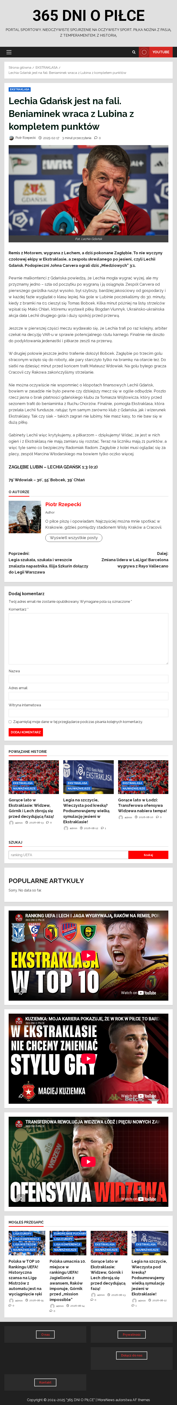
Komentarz (18, 609)
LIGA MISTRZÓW (24, 1244)
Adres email (18, 688)
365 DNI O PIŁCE (89, 15)
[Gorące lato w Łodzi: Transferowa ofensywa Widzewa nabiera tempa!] (143, 777)
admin (19, 822)
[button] (9, 52)
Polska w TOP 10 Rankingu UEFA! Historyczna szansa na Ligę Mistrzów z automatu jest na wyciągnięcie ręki (25, 1277)
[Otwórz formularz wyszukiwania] (134, 52)
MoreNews (106, 1400)
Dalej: (134, 559)
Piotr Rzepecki (25, 138)
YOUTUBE (161, 52)
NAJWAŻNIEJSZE (24, 788)
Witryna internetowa (25, 705)
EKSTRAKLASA (19, 89)
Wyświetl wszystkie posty (74, 537)
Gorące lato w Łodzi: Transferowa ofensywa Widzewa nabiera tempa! (142, 805)
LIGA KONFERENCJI (26, 1239)
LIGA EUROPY (22, 1233)
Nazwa (14, 671)
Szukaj (15, 842)
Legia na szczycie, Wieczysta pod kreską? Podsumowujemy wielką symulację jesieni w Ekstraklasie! (86, 811)
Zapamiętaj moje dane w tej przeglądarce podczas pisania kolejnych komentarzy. (78, 722)
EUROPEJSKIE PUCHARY (70, 1233)
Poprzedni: (48, 562)
